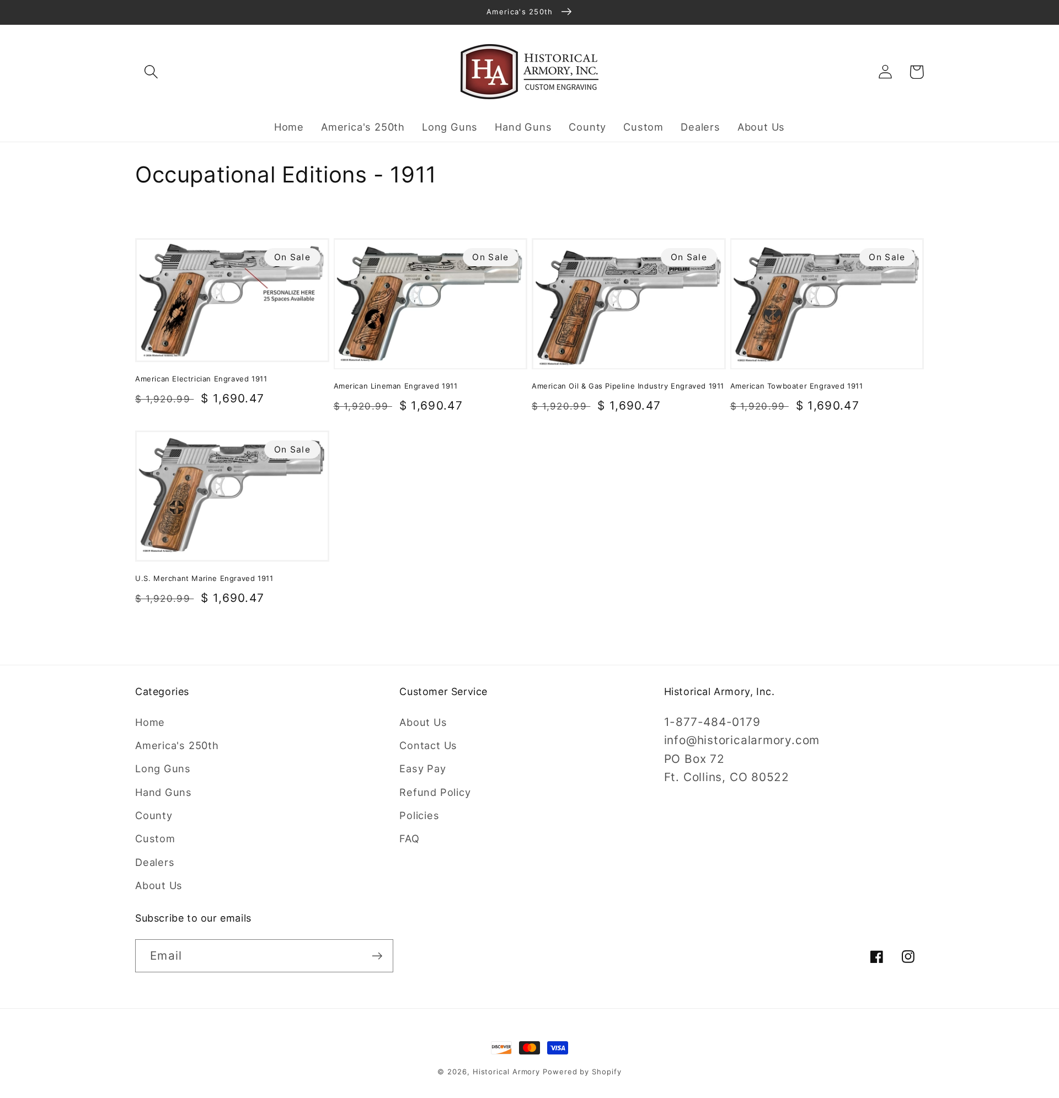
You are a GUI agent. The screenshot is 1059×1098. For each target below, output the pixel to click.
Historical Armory (506, 1071)
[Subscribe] (377, 956)
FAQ (409, 838)
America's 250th (177, 745)
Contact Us (428, 745)
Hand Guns (163, 792)
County (154, 815)
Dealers (154, 862)
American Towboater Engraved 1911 (796, 385)
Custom (155, 838)
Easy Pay (422, 768)
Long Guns (163, 768)
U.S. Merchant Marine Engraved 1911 (204, 578)
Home (150, 722)
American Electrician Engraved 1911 (201, 378)
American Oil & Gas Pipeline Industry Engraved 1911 (628, 385)
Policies (419, 815)
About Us (159, 885)
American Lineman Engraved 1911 (396, 385)
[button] (151, 72)
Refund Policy (434, 792)
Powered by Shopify (582, 1071)
